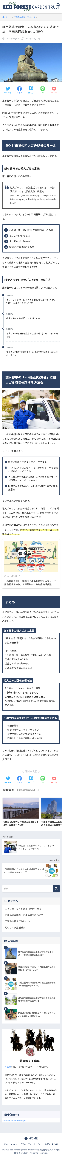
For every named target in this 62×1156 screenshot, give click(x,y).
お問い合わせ (51, 1144)
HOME (33, 1138)
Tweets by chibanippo (14, 1120)
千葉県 (8, 1066)
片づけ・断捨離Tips (15, 927)
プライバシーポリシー (31, 1144)
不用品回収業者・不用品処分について (24, 915)
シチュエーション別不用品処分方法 (23, 908)
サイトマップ (10, 1144)
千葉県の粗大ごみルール (28, 790)
